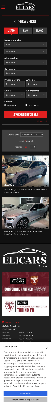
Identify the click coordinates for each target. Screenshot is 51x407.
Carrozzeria (9, 69)
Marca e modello (12, 40)
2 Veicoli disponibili (25, 114)
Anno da (30, 79)
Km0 (25, 30)
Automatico (34, 105)
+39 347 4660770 (26, 338)
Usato (11, 30)
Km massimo (32, 90)
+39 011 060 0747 (26, 332)
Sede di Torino (12, 322)
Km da (7, 90)
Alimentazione (11, 58)
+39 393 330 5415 (26, 335)
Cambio (8, 101)
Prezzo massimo (12, 79)
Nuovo (39, 30)
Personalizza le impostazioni (25, 399)
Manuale (11, 105)
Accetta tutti (25, 393)
